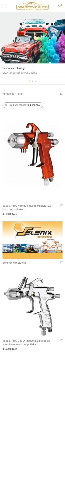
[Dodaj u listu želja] (60, 205)
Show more (7, 214)
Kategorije (8, 93)
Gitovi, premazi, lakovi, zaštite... (20, 72)
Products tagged (24, 105)
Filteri (20, 93)
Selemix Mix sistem (14, 262)
